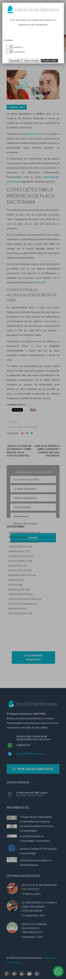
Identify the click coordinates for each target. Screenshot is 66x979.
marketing (19, 51)
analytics (18, 47)
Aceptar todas (49, 60)
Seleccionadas (31, 60)
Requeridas (15, 60)
